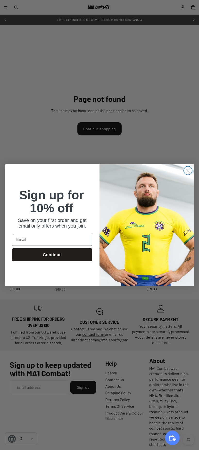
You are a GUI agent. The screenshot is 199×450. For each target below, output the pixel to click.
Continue (52, 254)
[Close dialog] (188, 170)
